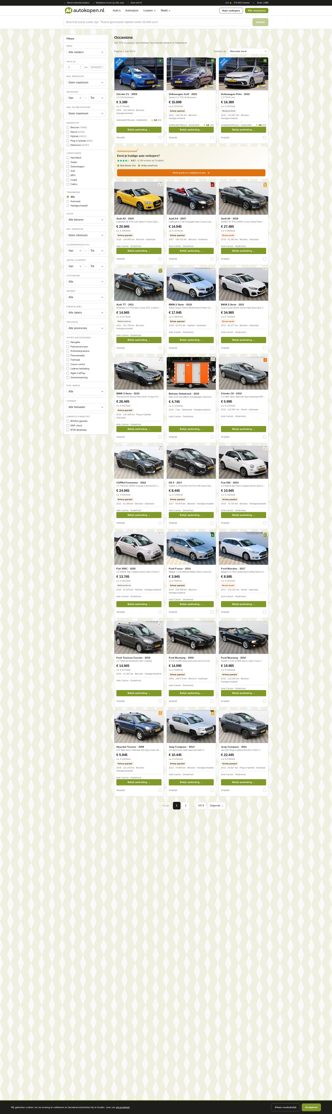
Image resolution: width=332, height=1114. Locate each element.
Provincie (72, 322)
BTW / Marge (73, 385)
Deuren (71, 291)
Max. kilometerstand (78, 107)
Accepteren (311, 1107)
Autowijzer (132, 10)
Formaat (71, 401)
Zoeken (260, 22)
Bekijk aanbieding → (139, 129)
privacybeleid (123, 1107)
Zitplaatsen (73, 276)
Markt (164, 10)
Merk (69, 46)
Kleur (70, 214)
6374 (201, 805)
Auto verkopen (231, 10)
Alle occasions (257, 10)
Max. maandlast (75, 76)
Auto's (117, 10)
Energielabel (74, 307)
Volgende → (217, 805)
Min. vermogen (75, 229)
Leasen (148, 10)
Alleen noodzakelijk (285, 1107)
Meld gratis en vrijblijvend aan (189, 172)
